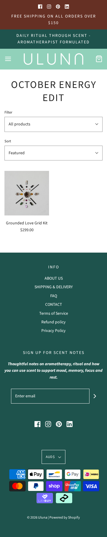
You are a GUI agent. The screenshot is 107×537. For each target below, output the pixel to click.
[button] (53, 124)
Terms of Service (53, 313)
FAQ (53, 296)
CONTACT (53, 305)
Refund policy (53, 322)
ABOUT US (54, 278)
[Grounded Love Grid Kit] (26, 193)
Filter (8, 112)
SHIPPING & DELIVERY (53, 287)
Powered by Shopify (64, 517)
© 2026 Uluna (37, 517)
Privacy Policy (53, 331)
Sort (7, 141)
